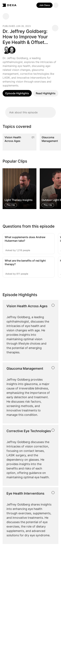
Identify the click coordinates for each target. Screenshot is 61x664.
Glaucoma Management (50, 139)
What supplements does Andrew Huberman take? (25, 238)
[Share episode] (55, 28)
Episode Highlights (17, 93)
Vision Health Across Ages (13, 139)
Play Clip (11, 205)
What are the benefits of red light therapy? (25, 262)
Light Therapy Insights (19, 200)
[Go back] (6, 16)
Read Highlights (45, 93)
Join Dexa (44, 5)
